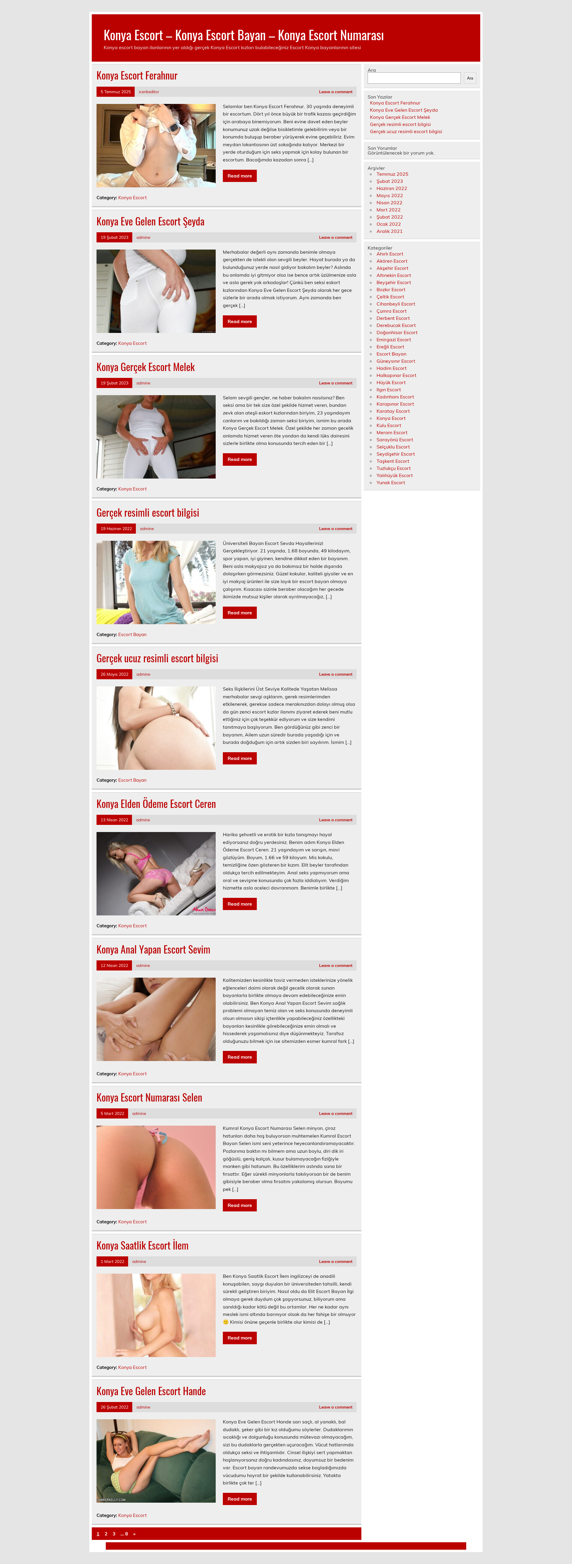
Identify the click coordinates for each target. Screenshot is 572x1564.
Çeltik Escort (390, 297)
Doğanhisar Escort (397, 332)
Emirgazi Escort (394, 339)
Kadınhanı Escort (395, 397)
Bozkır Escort (391, 289)
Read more (240, 176)
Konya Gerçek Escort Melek (146, 366)
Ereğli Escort (390, 347)
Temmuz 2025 (392, 174)
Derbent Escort (393, 318)
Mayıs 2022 (390, 195)
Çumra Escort (392, 311)
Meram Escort (392, 432)
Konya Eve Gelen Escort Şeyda (150, 221)
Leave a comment (335, 91)
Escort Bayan (132, 634)
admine (143, 237)
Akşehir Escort (392, 268)
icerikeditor (149, 91)
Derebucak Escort (396, 325)
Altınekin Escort (394, 275)
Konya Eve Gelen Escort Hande (151, 1390)
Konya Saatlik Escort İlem (143, 1245)
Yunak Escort (391, 482)
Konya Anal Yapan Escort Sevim (153, 949)
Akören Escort (392, 261)
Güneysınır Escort (396, 361)
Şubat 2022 (390, 217)
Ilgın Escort (389, 389)
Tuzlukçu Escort (394, 468)
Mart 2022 (389, 210)
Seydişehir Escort (396, 454)
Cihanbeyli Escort (396, 304)
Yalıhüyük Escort (395, 475)
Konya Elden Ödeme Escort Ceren (156, 803)
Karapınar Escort (395, 404)
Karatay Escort (393, 411)
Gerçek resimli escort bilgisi (148, 512)
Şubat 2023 (390, 181)
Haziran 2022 (392, 188)
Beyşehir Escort (394, 282)
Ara (372, 70)
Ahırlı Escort (390, 254)
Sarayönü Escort (395, 440)
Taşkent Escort (393, 461)
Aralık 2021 (390, 231)
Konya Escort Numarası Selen (149, 1097)
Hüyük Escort (391, 382)
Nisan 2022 (389, 202)
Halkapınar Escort (396, 375)
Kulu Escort (389, 425)
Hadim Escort (392, 368)
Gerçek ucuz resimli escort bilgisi (157, 657)
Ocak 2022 (389, 224)
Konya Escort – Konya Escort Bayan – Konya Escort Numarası (244, 34)
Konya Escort (132, 197)
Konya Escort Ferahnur (137, 75)
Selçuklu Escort (393, 447)
